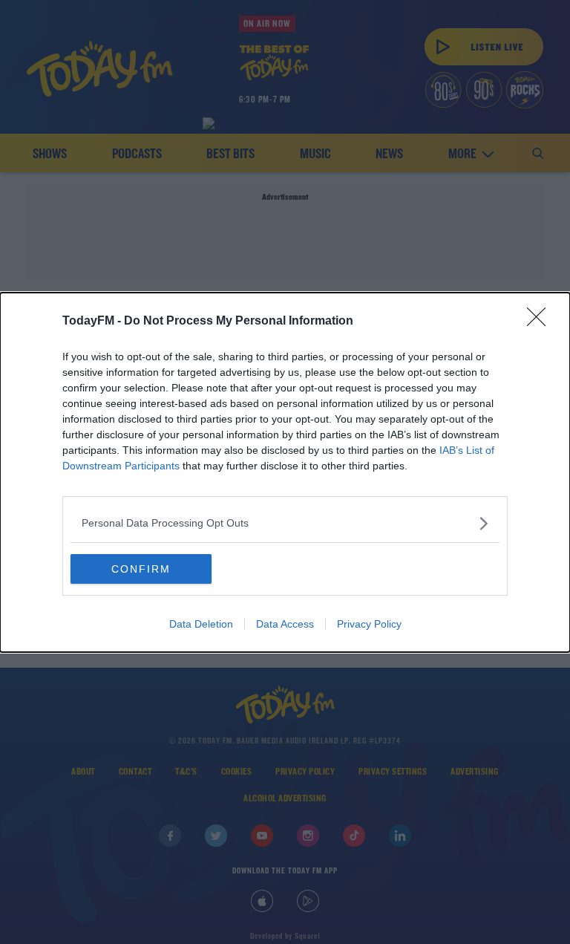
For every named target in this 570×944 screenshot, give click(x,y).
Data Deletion (201, 624)
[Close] (541, 321)
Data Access (285, 624)
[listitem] (285, 523)
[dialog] (285, 472)
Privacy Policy (369, 624)
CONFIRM (141, 569)
